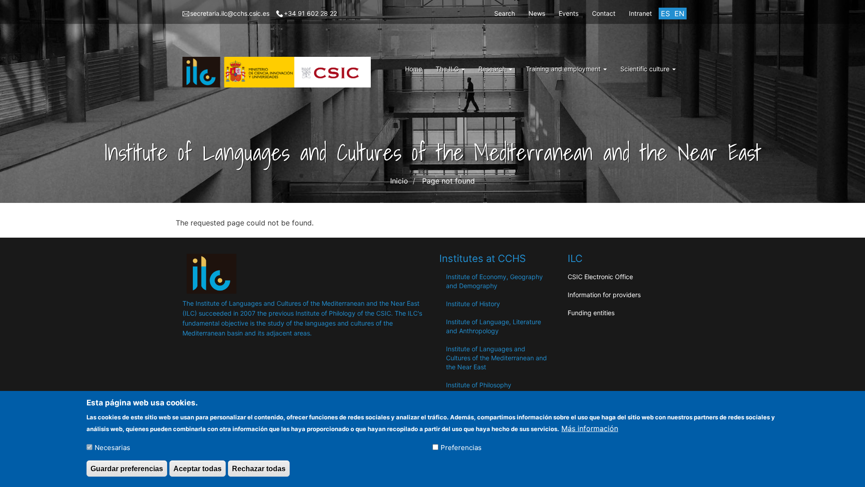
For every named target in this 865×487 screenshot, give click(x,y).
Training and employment (564, 69)
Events (568, 13)
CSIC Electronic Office (600, 276)
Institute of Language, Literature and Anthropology (493, 326)
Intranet (640, 13)
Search (504, 13)
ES (665, 13)
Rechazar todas (259, 468)
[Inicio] (280, 72)
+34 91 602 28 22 (310, 13)
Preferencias (461, 447)
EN (679, 13)
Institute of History (473, 304)
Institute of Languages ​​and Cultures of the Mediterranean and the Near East (496, 358)
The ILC (448, 69)
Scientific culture (645, 69)
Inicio (399, 180)
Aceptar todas (197, 468)
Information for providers (604, 295)
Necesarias (112, 447)
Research (493, 69)
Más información (589, 427)
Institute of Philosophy (478, 385)
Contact (603, 13)
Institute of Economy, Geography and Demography (494, 281)
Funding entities (591, 313)
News (536, 13)
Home (413, 69)
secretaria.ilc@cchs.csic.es (229, 13)
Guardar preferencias (127, 468)
